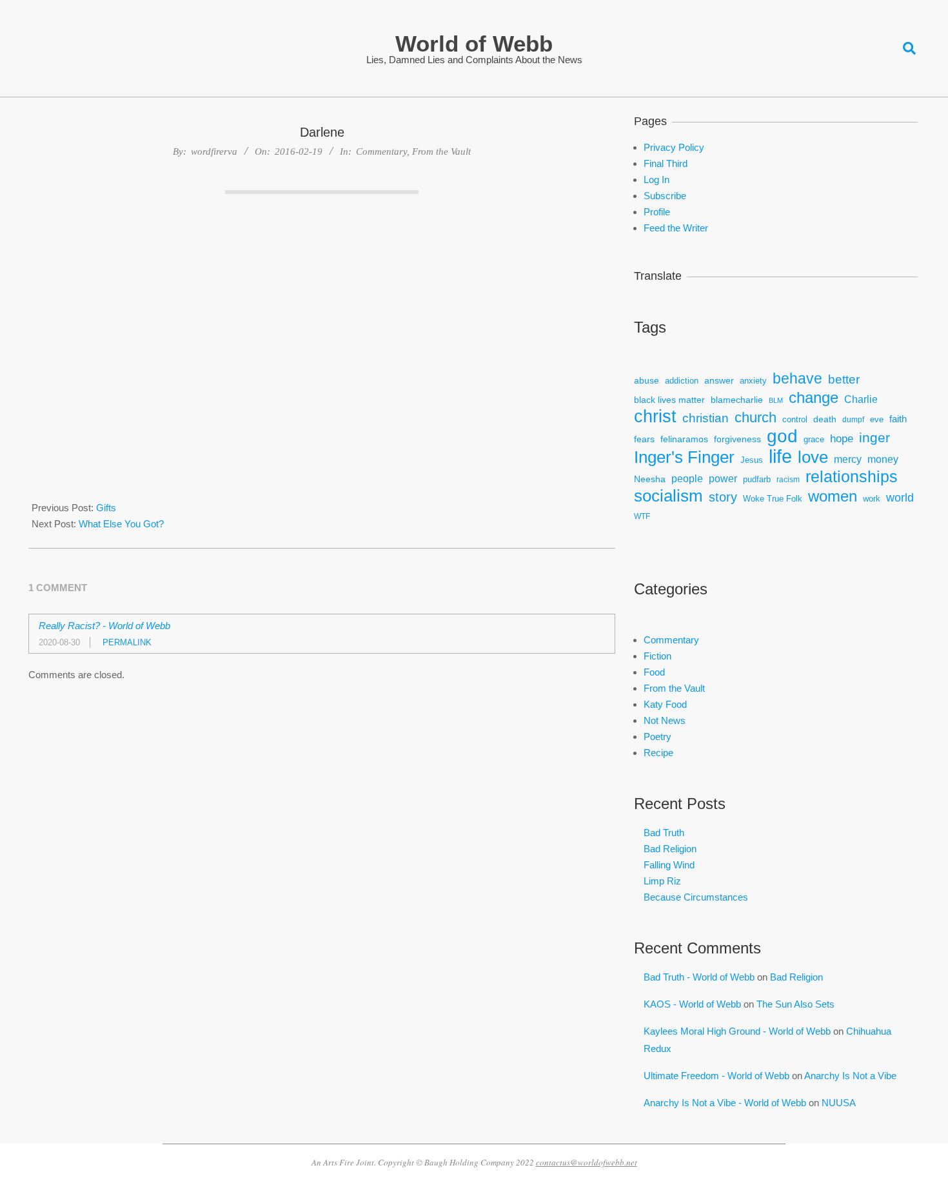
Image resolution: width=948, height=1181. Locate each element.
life (780, 456)
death (824, 419)
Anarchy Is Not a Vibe (850, 1075)
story (723, 497)
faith (898, 418)
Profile (657, 211)
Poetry (657, 736)
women (832, 496)
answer (719, 380)
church (755, 417)
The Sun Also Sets (795, 1004)
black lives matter (669, 400)
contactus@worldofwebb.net (586, 1162)
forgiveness (737, 439)
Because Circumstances (696, 897)
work (871, 498)
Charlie (861, 399)
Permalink (127, 642)
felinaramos (684, 439)
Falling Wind (669, 864)
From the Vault (441, 151)
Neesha (650, 479)
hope (841, 438)
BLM (776, 400)
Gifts (106, 507)
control (794, 419)
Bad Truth (664, 832)
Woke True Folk (772, 498)
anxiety (753, 381)
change (813, 397)
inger (874, 437)
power (723, 478)
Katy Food (665, 704)
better (844, 379)
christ (655, 417)
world (900, 497)
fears (644, 439)
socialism (668, 496)
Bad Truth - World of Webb (699, 976)
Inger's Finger (684, 457)
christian (705, 418)
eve (877, 419)
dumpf (853, 419)
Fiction (657, 655)
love (813, 457)
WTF (642, 516)
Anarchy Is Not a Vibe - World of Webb (725, 1102)
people (687, 478)
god (782, 436)
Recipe (658, 752)
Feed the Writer (676, 227)
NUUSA (839, 1102)
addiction (681, 381)
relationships (851, 477)
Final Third (665, 163)
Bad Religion (670, 848)
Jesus (751, 460)
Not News (665, 720)
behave (797, 379)
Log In (656, 179)
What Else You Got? (121, 523)
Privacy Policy (674, 147)
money (882, 459)
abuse (646, 381)
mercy (848, 459)
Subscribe (665, 195)
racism (788, 479)
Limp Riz (662, 880)
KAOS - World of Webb (692, 1004)
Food (654, 672)
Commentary (381, 151)
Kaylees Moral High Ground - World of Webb (737, 1031)
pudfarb (757, 479)
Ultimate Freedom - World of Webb (716, 1075)
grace (814, 439)
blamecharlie (737, 400)
